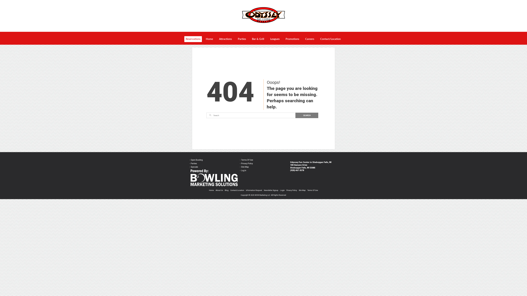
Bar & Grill (258, 39)
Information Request (254, 190)
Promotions (292, 39)
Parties (242, 39)
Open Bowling (197, 160)
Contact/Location (330, 39)
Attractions (225, 39)
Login (282, 190)
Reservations (193, 39)
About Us (219, 190)
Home (209, 39)
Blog (227, 190)
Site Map (245, 167)
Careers (309, 39)
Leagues (275, 39)
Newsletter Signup (271, 190)
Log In (243, 170)
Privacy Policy (247, 163)
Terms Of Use (247, 160)
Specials (194, 167)
